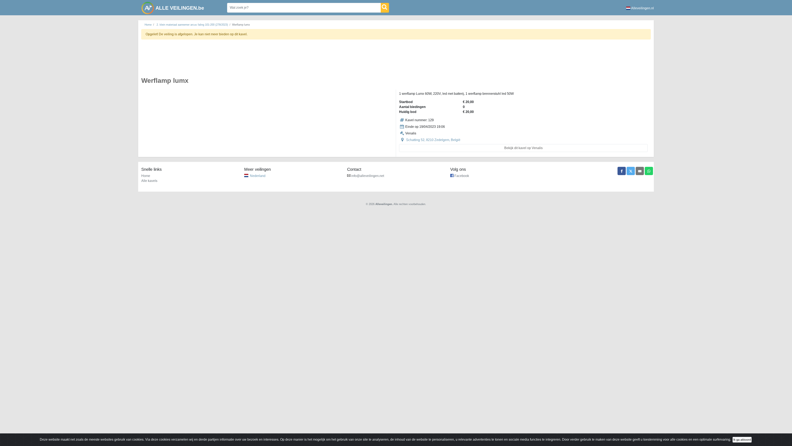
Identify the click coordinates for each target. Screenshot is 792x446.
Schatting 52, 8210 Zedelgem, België (433, 140)
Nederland (257, 176)
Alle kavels (149, 181)
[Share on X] (631, 171)
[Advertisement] (265, 60)
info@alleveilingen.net (367, 176)
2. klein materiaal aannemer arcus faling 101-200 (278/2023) (192, 24)
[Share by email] (640, 171)
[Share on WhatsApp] (649, 171)
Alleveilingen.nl (642, 8)
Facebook (461, 176)
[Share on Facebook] (622, 171)
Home (148, 24)
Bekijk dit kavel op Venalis (523, 148)
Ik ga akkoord (742, 439)
